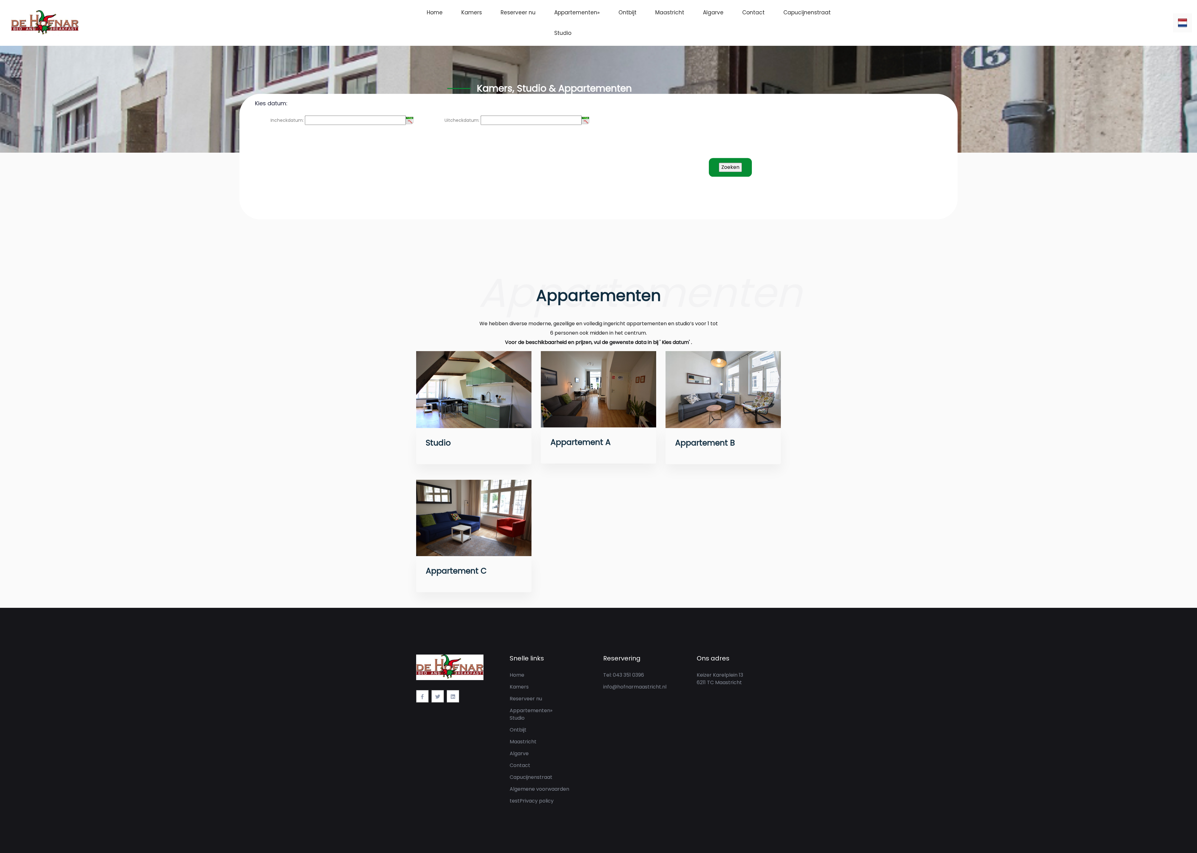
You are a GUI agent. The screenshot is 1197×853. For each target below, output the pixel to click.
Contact (753, 12)
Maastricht (669, 12)
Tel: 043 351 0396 (623, 675)
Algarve (713, 12)
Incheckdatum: (287, 120)
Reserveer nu (518, 12)
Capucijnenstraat (807, 12)
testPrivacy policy (532, 800)
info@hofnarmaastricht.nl (634, 686)
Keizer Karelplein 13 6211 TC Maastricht (720, 678)
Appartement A (580, 442)
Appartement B (705, 442)
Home (435, 12)
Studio (562, 33)
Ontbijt (627, 12)
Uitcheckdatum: (462, 120)
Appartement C (456, 570)
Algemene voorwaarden (539, 789)
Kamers (471, 12)
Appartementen (577, 12)
